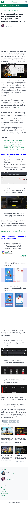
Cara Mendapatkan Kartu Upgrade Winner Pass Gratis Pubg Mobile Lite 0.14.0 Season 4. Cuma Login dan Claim (20, 439)
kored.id (20, 107)
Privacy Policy (4, 493)
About (2, 487)
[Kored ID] (14, 2)
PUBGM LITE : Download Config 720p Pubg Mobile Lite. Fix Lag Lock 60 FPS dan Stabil (21, 457)
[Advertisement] (12, 38)
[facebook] (4, 421)
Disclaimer (3, 491)
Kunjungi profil (10, 473)
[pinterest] (15, 421)
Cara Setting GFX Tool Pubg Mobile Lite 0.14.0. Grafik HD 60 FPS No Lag (7, 457)
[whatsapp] (10, 421)
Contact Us (3, 489)
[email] (18, 421)
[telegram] (12, 421)
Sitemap (3, 495)
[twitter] (7, 421)
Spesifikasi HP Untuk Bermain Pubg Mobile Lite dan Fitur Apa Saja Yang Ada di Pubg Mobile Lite (7, 439)
